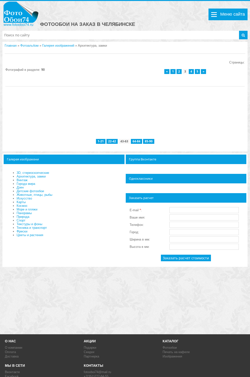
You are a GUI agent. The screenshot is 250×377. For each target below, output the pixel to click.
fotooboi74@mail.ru (97, 372)
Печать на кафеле (176, 352)
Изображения (172, 356)
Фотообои (170, 347)
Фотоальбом (29, 45)
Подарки (90, 347)
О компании (13, 347)
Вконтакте (12, 372)
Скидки (89, 352)
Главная (11, 45)
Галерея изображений (58, 45)
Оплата (10, 352)
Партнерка (91, 356)
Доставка (12, 356)
